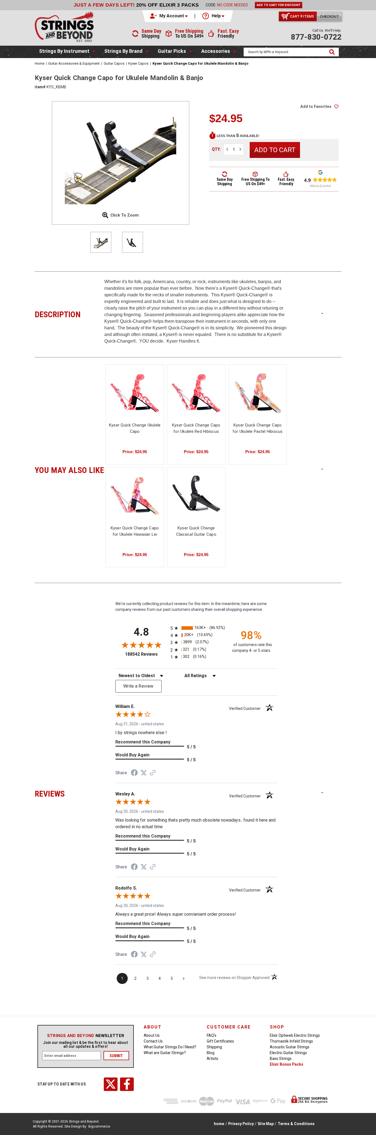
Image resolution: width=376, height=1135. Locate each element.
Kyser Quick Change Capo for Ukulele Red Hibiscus (196, 428)
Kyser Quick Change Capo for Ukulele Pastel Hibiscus (258, 428)
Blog (210, 1053)
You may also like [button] (69, 469)
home (219, 1124)
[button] (169, 16)
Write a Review (138, 686)
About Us (152, 1035)
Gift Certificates (220, 1041)
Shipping (214, 1047)
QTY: (216, 149)
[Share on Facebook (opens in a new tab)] (134, 773)
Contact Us (153, 1041)
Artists (212, 1058)
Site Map (266, 1124)
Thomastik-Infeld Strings (291, 1041)
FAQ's (211, 1035)
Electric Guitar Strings (288, 1053)
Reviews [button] (69, 792)
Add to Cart (257, 398)
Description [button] (69, 313)
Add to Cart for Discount (279, 5)
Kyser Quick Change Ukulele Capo (135, 428)
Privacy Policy (241, 1124)
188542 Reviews (146, 654)
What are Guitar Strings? (165, 1053)
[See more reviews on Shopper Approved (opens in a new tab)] (153, 773)
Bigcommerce (99, 1126)
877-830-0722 (316, 37)
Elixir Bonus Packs (286, 1064)
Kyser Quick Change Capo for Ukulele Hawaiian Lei (135, 531)
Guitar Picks (172, 51)
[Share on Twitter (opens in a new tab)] (143, 773)
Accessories (215, 51)
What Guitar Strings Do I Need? (170, 1047)
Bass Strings (280, 1058)
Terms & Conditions (296, 1124)
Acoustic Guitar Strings (289, 1047)
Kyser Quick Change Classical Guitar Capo (196, 531)
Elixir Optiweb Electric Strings (295, 1035)
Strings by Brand (123, 51)
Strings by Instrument (64, 51)
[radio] (196, 628)
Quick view (134, 393)
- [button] (322, 313)
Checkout (329, 16)
